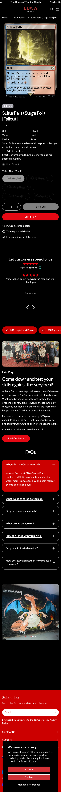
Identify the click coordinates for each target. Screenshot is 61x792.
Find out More (16, 438)
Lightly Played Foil (41, 179)
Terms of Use (40, 720)
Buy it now (30, 216)
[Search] (51, 9)
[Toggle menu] (3, 9)
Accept (29, 769)
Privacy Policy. (28, 761)
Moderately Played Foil (18, 188)
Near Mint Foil (15, 179)
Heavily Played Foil (17, 197)
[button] (28, 307)
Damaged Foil (44, 197)
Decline (29, 777)
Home (5, 17)
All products (19, 17)
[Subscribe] (55, 712)
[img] (30, 264)
